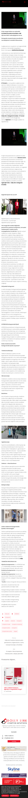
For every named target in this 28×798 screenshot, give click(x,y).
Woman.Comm (22, 157)
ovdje (18, 793)
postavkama (10, 791)
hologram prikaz (6, 627)
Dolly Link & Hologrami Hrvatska (9, 116)
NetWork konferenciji (18, 50)
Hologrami (7, 617)
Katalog (14, 741)
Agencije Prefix (5, 183)
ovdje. (21, 558)
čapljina (7, 620)
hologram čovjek (6, 624)
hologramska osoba (7, 631)
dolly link (13, 620)
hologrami (14, 627)
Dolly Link (7, 613)
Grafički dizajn (8, 691)
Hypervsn (8, 120)
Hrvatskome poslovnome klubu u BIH (11, 33)
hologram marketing (17, 624)
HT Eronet (4, 83)
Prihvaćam (5, 795)
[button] (25, 2)
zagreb (15, 631)
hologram (19, 620)
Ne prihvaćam (14, 795)
